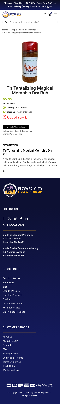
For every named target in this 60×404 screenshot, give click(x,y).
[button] (45, 14)
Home (5, 29)
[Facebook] (4, 218)
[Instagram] (15, 218)
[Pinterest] (20, 218)
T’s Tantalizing (15, 134)
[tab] (10, 145)
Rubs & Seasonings (27, 29)
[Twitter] (9, 218)
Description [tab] (10, 145)
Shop (13, 29)
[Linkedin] (26, 218)
